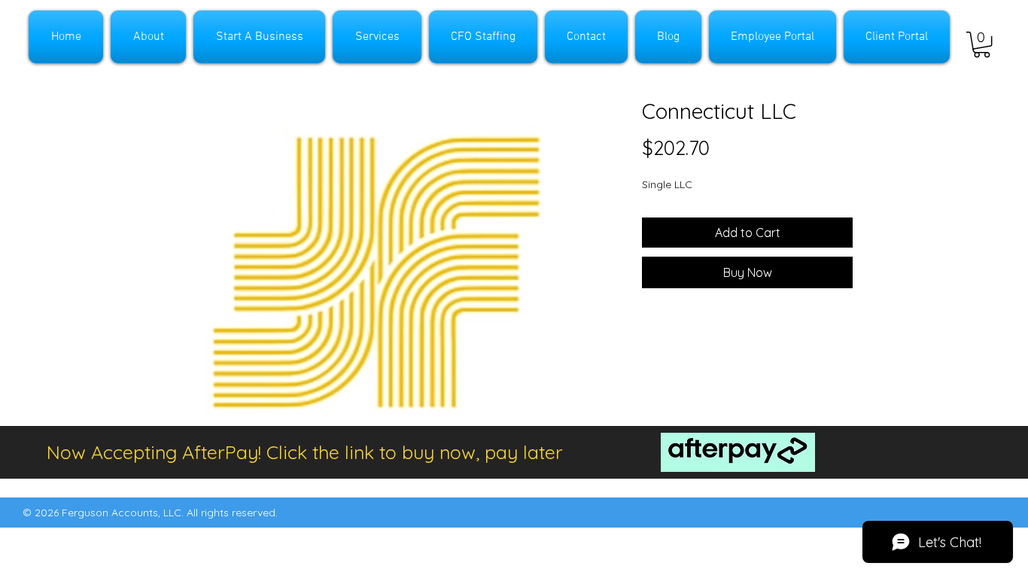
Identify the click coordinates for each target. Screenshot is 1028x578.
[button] (981, 44)
